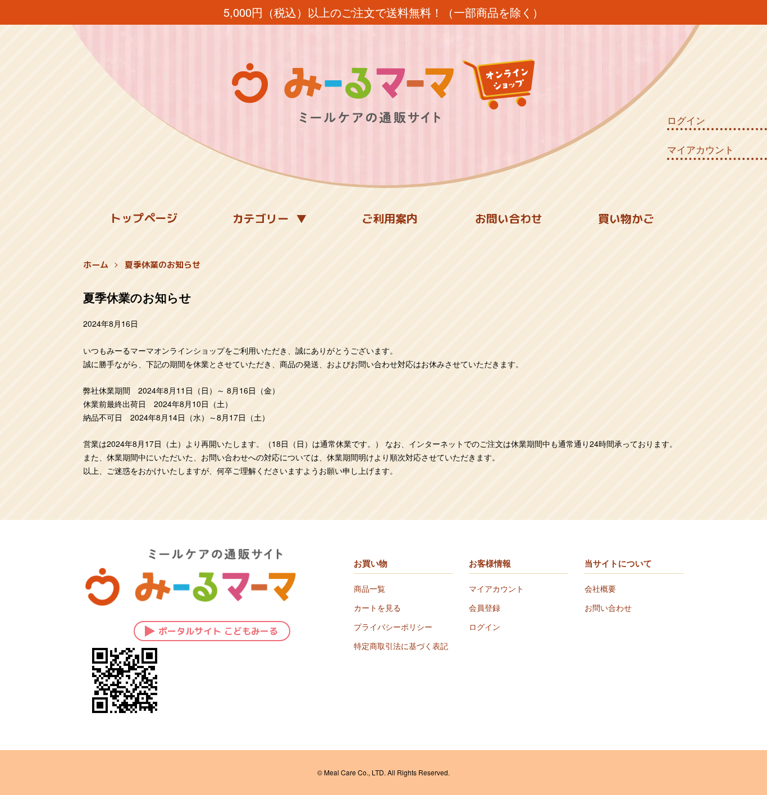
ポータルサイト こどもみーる (218, 631)
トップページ (143, 218)
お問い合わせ (508, 218)
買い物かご (626, 218)
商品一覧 (369, 588)
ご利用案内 (390, 218)
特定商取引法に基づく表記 (401, 645)
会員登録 (484, 607)
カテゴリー (260, 218)
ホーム (95, 265)
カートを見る (377, 607)
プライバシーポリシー (393, 626)
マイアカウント (700, 149)
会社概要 (600, 588)
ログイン (686, 120)
